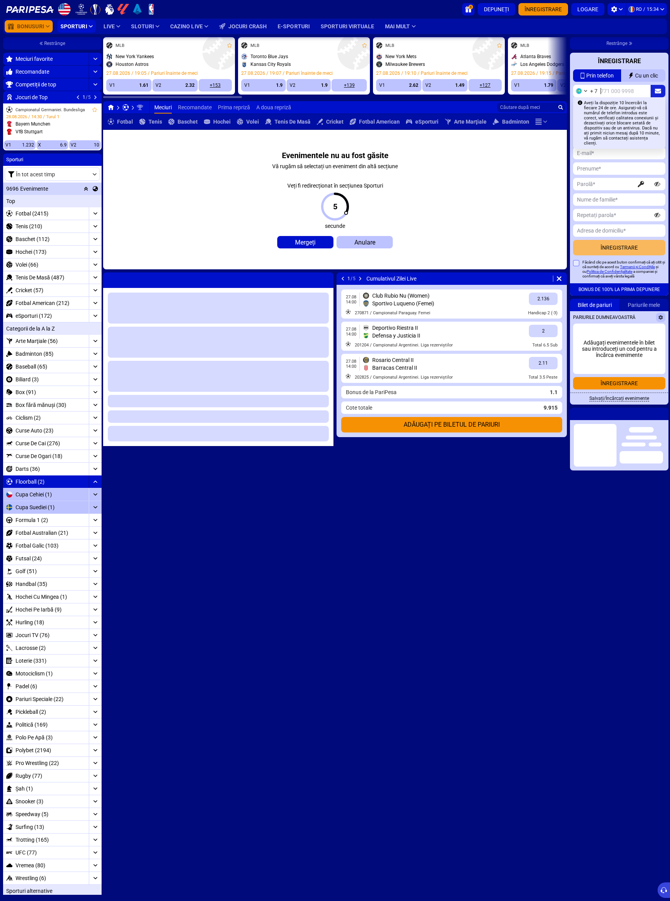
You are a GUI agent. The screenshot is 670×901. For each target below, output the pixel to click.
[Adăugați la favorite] (94, 110)
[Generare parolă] (641, 199)
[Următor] (95, 97)
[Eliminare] (325, 278)
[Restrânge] (95, 481)
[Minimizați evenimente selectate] (86, 188)
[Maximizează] (95, 59)
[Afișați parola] (657, 199)
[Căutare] (560, 107)
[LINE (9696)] (111, 107)
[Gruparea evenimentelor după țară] (95, 188)
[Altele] (541, 121)
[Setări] (617, 9)
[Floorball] (125, 107)
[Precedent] (78, 97)
